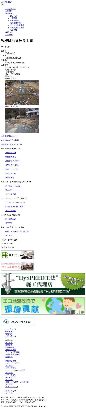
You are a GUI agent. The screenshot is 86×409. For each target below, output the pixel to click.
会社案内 (9, 11)
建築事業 (13, 16)
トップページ (10, 9)
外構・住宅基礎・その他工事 (17, 382)
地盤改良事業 (15, 23)
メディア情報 (10, 368)
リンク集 (9, 393)
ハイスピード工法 (12, 363)
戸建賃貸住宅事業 (17, 28)
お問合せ (9, 35)
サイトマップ (10, 391)
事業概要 (9, 13)
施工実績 (9, 366)
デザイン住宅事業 (17, 25)
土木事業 (13, 18)
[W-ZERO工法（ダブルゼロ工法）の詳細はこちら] (17, 325)
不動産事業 (14, 20)
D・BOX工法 (10, 377)
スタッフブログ (11, 387)
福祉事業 (13, 30)
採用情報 (9, 32)
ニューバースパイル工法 (15, 370)
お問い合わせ (10, 336)
